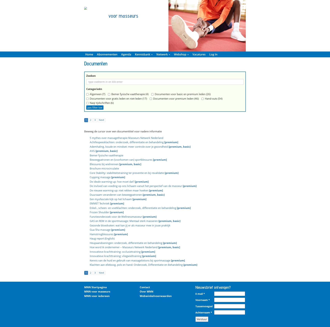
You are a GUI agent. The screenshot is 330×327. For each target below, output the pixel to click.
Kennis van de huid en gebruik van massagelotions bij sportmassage (137, 261)
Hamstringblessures (109, 234)
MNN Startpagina (95, 287)
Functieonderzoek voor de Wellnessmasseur (123, 217)
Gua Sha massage (107, 230)
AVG (104, 151)
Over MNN (146, 291)
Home (89, 54)
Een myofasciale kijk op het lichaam (118, 199)
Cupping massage (107, 177)
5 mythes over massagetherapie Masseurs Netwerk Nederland (126, 138)
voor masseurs (123, 16)
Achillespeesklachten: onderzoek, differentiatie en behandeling (134, 142)
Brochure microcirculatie (104, 169)
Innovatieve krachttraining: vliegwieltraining (123, 256)
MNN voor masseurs (97, 291)
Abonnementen (107, 54)
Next (101, 120)
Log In (213, 54)
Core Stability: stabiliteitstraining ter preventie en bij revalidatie (134, 173)
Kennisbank (143, 54)
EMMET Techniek (107, 204)
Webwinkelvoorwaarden (156, 296)
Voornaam (202, 300)
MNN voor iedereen (97, 296)
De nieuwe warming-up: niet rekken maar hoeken (126, 191)
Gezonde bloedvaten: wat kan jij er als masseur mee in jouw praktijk (130, 226)
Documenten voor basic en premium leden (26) (183, 94)
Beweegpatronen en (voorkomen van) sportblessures (128, 160)
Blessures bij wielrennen (115, 164)
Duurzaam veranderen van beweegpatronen (127, 195)
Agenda (126, 54)
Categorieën (94, 89)
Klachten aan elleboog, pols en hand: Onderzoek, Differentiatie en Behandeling (143, 265)
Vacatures (199, 54)
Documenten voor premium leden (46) (176, 98)
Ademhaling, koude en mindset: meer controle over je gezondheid (140, 147)
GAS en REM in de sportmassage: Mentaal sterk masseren (135, 221)
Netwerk (162, 54)
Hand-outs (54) (213, 98)
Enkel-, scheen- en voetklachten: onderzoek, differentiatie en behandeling (140, 208)
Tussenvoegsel (204, 306)
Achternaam (203, 312)
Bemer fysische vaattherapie (106, 156)
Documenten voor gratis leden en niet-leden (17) (118, 98)
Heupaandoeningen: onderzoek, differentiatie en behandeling (133, 243)
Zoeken (91, 75)
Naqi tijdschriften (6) (102, 103)
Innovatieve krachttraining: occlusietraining (122, 252)
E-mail (200, 294)
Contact (145, 287)
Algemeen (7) (97, 94)
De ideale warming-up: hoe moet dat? (119, 182)
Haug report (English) (102, 239)
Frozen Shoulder (107, 212)
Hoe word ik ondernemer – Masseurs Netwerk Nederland (135, 247)
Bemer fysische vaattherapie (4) (129, 94)
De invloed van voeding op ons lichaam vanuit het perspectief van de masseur (143, 186)
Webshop (180, 54)
